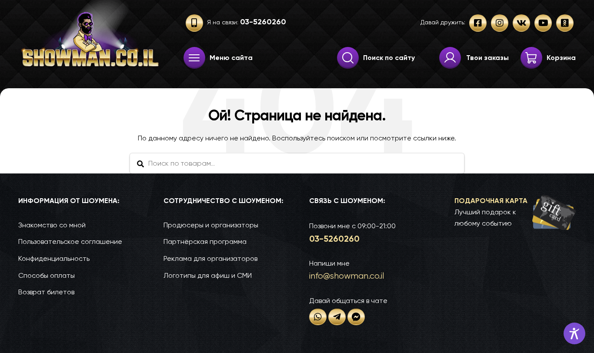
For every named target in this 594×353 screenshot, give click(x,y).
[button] (515, 212)
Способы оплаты (46, 275)
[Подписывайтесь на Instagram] (500, 23)
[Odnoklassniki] (565, 23)
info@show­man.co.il (346, 276)
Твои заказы (487, 57)
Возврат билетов (46, 292)
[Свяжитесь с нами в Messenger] (356, 317)
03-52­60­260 (334, 238)
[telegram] (337, 317)
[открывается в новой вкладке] (318, 317)
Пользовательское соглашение (70, 241)
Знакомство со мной (52, 225)
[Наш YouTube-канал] (543, 23)
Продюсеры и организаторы (211, 225)
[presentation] (194, 58)
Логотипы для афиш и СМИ (208, 275)
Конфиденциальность (54, 258)
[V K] (521, 23)
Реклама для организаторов (210, 258)
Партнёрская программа (205, 241)
